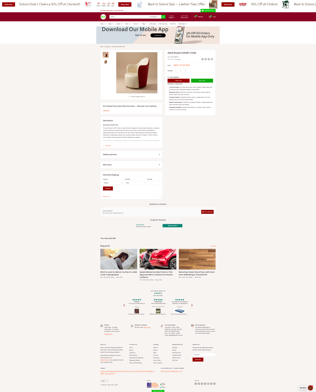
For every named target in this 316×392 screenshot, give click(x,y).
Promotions (156, 357)
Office (110, 24)
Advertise (174, 347)
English (103, 381)
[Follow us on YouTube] (208, 384)
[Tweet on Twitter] (209, 59)
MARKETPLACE (105, 360)
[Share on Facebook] (202, 59)
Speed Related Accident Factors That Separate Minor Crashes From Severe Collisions (156, 274)
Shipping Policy (108, 334)
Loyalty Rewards (176, 355)
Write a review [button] (172, 225)
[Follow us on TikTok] (211, 384)
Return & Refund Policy (135, 363)
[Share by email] (212, 59)
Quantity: (170, 70)
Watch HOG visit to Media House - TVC (171, 371)
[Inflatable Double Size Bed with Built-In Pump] (137, 311)
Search (131, 350)
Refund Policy (106, 196)
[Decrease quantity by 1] (175, 70)
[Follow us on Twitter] (199, 384)
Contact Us (132, 352)
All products (108, 46)
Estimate (107, 188)
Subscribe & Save (209, 10)
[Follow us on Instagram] (202, 384)
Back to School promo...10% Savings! (260, 4)
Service (135, 24)
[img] (158, 293)
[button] (124, 305)
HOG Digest (181, 24)
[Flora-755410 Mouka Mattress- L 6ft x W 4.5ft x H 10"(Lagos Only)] (158, 311)
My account (184, 17)
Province (127, 179)
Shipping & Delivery (134, 360)
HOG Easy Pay (163, 24)
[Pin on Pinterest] (205, 59)
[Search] (163, 17)
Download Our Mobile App (136, 357)
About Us (155, 347)
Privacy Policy (157, 360)
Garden (118, 24)
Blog (143, 24)
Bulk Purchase (133, 355)
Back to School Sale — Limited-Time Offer (118, 4)
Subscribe (198, 359)
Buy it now (202, 80)
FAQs (154, 352)
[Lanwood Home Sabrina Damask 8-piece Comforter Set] (180, 311)
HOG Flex (173, 24)
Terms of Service (157, 363)
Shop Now (67, 4)
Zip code (149, 179)
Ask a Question (208, 212)
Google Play (158, 35)
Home (102, 24)
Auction (174, 350)
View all (213, 246)
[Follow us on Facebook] (196, 384)
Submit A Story (176, 357)
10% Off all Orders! (206, 4)
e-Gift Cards (152, 24)
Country (105, 179)
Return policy (147, 327)
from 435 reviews (158, 295)
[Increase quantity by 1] (185, 70)
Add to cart (178, 80)
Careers (155, 350)
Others (127, 24)
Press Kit (155, 355)
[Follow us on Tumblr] (214, 384)
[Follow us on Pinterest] (205, 384)
